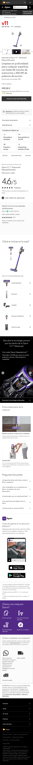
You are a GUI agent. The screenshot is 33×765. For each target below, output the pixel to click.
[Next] (32, 51)
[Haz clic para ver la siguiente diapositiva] (30, 373)
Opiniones (4, 155)
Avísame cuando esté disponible (27, 12)
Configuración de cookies (17, 737)
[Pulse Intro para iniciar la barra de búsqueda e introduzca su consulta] (20, 7)
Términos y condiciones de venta (20, 734)
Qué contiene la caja (16, 155)
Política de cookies (7, 737)
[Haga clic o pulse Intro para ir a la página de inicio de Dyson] (7, 8)
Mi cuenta (5, 714)
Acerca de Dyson (7, 724)
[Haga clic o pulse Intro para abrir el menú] (2, 7)
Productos (5, 703)
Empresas (5, 719)
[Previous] (1, 51)
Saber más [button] (9, 93)
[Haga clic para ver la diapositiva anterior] (3, 373)
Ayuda (4, 708)
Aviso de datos (6, 740)
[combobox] (14, 2)
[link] (13, 198)
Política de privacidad (7, 734)
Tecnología (28, 155)
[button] (16, 51)
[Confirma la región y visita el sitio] (30, 2)
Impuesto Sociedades (14, 740)
